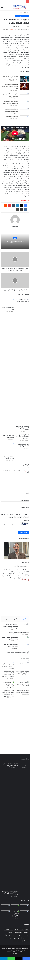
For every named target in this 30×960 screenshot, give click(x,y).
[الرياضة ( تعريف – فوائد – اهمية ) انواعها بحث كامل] (24, 639)
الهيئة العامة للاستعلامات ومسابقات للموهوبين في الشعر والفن (10, 86)
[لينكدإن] (17, 205)
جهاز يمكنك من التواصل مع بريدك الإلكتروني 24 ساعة (10, 95)
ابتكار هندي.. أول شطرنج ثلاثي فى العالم (8, 436)
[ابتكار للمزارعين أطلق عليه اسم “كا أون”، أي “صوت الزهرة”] (5, 915)
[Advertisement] (15, 598)
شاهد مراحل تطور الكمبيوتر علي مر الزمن (19, 632)
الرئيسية (26, 12)
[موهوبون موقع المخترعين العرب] (19, 7)
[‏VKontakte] (25, 209)
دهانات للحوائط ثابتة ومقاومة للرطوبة (9, 458)
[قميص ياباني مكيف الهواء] (24, 914)
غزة (19, 935)
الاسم (27, 493)
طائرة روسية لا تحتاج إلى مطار (15, 241)
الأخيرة (15, 619)
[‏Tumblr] (13, 205)
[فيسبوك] (25, 205)
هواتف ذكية (25, 940)
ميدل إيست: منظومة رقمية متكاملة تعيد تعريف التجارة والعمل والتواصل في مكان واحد (8, 674)
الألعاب (21, 929)
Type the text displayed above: (12, 525)
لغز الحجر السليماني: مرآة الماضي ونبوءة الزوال (22, 672)
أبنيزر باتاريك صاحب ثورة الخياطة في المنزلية (23, 445)
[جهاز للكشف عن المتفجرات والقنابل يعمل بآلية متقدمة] (24, 111)
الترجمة (16, 929)
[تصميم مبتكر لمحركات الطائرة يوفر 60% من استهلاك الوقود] (24, 103)
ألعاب (27, 929)
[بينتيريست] (9, 205)
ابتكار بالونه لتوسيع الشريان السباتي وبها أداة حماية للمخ (22, 436)
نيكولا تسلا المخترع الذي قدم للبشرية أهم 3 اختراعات (11, 646)
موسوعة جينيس (17, 938)
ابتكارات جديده (19, 16)
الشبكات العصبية (18, 932)
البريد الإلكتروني (25, 500)
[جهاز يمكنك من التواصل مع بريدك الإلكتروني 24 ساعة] (24, 96)
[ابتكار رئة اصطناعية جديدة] (24, 119)
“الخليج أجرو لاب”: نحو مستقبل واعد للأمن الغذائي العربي (10, 765)
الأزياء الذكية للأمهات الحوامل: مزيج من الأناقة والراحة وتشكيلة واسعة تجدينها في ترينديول (8, 693)
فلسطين (14, 935)
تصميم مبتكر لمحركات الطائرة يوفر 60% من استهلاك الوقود (10, 102)
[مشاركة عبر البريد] (21, 209)
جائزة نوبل (10, 932)
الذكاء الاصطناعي (8, 929)
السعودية (26, 932)
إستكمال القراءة (25, 579)
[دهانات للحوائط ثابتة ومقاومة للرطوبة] (7, 449)
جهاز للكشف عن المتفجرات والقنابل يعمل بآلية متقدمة (11, 110)
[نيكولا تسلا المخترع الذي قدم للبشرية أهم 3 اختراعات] (24, 647)
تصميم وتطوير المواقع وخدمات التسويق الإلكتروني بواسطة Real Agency (15, 951)
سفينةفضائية (25, 935)
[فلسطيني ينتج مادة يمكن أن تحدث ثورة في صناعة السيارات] (22, 362)
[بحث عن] (28, 7)
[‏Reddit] (5, 205)
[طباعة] (17, 209)
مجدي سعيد (25, 938)
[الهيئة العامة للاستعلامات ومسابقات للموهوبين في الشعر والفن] (24, 86)
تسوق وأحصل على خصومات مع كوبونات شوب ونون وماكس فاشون (10, 893)
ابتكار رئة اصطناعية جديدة (12, 117)
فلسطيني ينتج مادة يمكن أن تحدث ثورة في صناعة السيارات (22, 428)
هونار (15, 940)
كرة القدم (8, 935)
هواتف (6, 938)
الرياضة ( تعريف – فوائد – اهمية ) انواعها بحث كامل (10, 638)
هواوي (19, 940)
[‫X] (21, 205)
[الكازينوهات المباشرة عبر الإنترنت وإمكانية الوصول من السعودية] (22, 685)
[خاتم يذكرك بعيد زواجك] (15, 914)
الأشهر (24, 619)
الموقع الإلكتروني (25, 507)
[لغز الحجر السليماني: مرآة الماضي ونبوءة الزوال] (22, 665)
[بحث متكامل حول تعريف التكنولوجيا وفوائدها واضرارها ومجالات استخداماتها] (24, 626)
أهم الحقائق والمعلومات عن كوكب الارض (18, 652)
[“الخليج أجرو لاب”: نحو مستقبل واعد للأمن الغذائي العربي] (24, 826)
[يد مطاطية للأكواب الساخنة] (5, 907)
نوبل (11, 938)
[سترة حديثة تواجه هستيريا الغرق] (7, 302)
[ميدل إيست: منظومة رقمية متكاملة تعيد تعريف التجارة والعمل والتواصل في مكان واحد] (7, 665)
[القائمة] (2, 7)
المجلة (21, 12)
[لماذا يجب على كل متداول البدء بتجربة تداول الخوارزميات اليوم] (24, 79)
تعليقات (6, 619)
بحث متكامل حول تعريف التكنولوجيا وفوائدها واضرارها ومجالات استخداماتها (10, 626)
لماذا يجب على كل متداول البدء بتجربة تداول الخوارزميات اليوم (10, 78)
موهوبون (25, 26)
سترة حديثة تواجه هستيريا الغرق (8, 308)
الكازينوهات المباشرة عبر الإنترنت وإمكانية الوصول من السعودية (22, 692)
